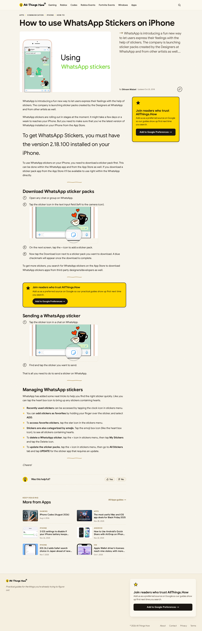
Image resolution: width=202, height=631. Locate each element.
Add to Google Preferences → (50, 301)
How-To (61, 15)
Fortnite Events (107, 5)
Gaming (52, 5)
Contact (173, 625)
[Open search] (179, 5)
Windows (123, 5)
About (163, 625)
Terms (193, 625)
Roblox (63, 5)
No (122, 479)
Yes (111, 479)
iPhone (50, 15)
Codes (74, 5)
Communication (35, 15)
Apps (133, 5)
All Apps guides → (117, 499)
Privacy (183, 625)
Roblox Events (88, 5)
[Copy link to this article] (180, 89)
